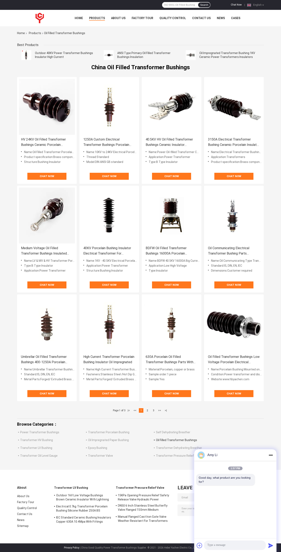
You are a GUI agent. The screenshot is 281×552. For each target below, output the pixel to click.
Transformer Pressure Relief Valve (179, 455)
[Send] (270, 545)
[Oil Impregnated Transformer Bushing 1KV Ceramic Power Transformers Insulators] (190, 55)
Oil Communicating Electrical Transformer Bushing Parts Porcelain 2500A (228, 251)
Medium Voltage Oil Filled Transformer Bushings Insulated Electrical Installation (44, 251)
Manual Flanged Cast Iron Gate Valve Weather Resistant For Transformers (143, 518)
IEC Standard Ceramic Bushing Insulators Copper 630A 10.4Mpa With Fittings (83, 519)
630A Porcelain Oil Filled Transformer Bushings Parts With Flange (169, 360)
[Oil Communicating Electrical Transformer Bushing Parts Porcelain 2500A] (234, 215)
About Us (118, 18)
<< (135, 410)
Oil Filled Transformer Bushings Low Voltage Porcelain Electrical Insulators (234, 360)
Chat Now (236, 4)
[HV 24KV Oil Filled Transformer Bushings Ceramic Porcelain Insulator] (47, 107)
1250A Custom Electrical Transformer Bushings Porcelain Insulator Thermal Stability (106, 142)
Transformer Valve (100, 455)
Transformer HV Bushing (36, 440)
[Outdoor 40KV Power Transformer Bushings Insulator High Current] (26, 55)
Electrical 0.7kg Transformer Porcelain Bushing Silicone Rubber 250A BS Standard (82, 509)
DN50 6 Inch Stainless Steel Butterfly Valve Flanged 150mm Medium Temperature (142, 508)
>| (166, 410)
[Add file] (199, 545)
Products (97, 18)
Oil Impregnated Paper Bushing (108, 440)
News (221, 18)
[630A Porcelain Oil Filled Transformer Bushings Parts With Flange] (172, 324)
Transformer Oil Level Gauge (39, 455)
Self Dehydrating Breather (173, 432)
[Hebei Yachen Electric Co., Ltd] (39, 18)
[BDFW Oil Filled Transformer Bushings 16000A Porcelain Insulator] (172, 215)
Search (204, 4)
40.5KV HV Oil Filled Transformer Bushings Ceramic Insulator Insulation (169, 142)
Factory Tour (142, 18)
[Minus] (270, 455)
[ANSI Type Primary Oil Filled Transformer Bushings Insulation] (108, 55)
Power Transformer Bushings (39, 432)
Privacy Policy (71, 547)
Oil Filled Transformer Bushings (176, 440)
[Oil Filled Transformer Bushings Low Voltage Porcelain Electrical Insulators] (234, 324)
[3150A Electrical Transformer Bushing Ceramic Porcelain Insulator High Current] (234, 107)
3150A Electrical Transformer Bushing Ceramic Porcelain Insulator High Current (234, 142)
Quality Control (172, 18)
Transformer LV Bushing (36, 447)
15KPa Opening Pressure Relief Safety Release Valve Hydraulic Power (143, 497)
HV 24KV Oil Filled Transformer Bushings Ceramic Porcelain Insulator (43, 142)
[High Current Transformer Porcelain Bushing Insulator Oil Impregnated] (109, 324)
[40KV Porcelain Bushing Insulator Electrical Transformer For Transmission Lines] (109, 215)
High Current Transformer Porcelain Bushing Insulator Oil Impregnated (108, 359)
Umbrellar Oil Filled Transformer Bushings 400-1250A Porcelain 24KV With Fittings (44, 360)
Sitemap (23, 526)
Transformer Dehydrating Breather (179, 447)
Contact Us (201, 18)
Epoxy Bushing (97, 447)
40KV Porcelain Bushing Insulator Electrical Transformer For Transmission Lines (107, 251)
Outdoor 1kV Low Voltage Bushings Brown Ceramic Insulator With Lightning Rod (82, 498)
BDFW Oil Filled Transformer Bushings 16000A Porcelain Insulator (166, 251)
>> (159, 410)
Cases (235, 18)
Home (79, 18)
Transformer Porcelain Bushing (108, 432)
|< (129, 410)
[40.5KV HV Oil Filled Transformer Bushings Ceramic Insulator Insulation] (172, 107)
